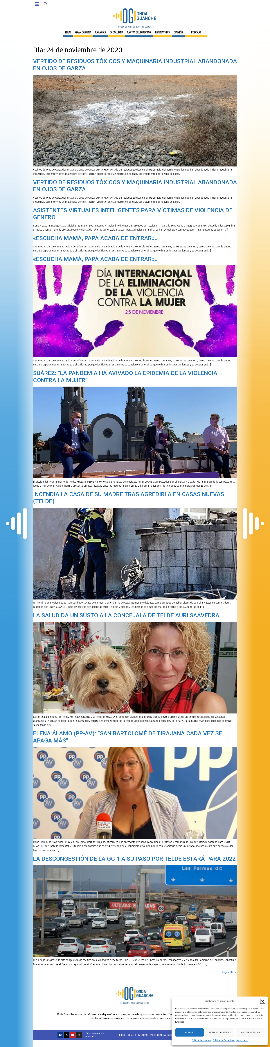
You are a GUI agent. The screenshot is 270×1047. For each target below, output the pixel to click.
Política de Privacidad (224, 1040)
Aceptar (189, 1032)
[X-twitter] (66, 1035)
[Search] (45, 4)
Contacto (131, 1035)
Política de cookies (201, 1040)
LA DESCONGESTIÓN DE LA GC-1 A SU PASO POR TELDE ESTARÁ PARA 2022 (134, 858)
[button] (262, 1001)
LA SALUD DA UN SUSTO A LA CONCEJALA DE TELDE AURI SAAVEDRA (126, 615)
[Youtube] (72, 1035)
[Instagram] (79, 1035)
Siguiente (229, 972)
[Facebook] (60, 1035)
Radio (122, 1035)
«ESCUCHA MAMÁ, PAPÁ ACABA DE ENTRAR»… (96, 238)
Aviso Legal (242, 1040)
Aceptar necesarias (220, 1032)
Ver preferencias (250, 1032)
